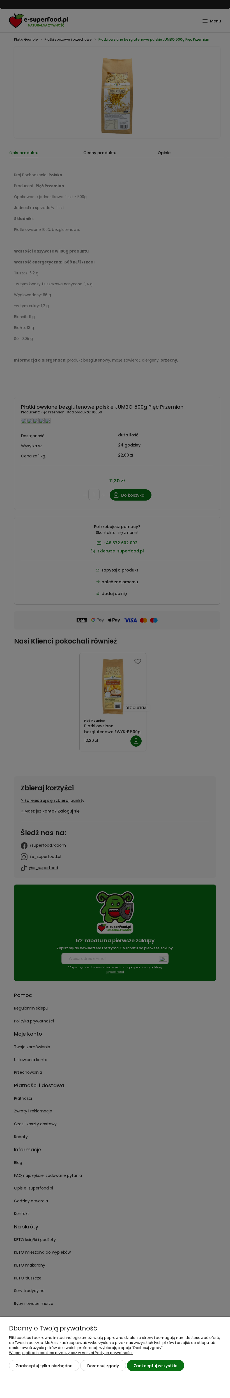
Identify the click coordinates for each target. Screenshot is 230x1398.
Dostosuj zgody (103, 1366)
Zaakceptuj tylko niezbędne (44, 1366)
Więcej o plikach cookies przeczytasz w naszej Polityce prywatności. (71, 1352)
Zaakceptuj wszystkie (155, 1366)
